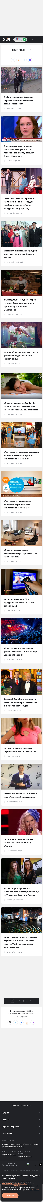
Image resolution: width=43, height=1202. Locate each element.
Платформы (7, 1134)
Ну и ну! (6, 88)
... (27, 1001)
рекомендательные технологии (14, 1184)
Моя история (8, 740)
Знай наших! (8, 190)
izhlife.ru (17, 1186)
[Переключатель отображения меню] (39, 39)
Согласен (10, 1195)
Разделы (6, 1120)
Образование (8, 137)
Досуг (6, 691)
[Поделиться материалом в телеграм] (24, 60)
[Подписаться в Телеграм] (15, 1022)
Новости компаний (11, 394)
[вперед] (35, 1001)
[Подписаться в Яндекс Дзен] (10, 1022)
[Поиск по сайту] (33, 39)
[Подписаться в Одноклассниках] (27, 1022)
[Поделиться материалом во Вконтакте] (13, 60)
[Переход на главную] (5, 39)
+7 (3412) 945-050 (25, 1157)
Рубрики (6, 1113)
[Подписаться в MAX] (32, 1022)
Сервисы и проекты (11, 1127)
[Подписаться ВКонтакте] (21, 1022)
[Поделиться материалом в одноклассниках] (18, 60)
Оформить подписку (21, 1105)
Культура (7, 291)
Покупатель (8, 591)
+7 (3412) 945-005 (9, 1155)
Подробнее (34, 1189)
